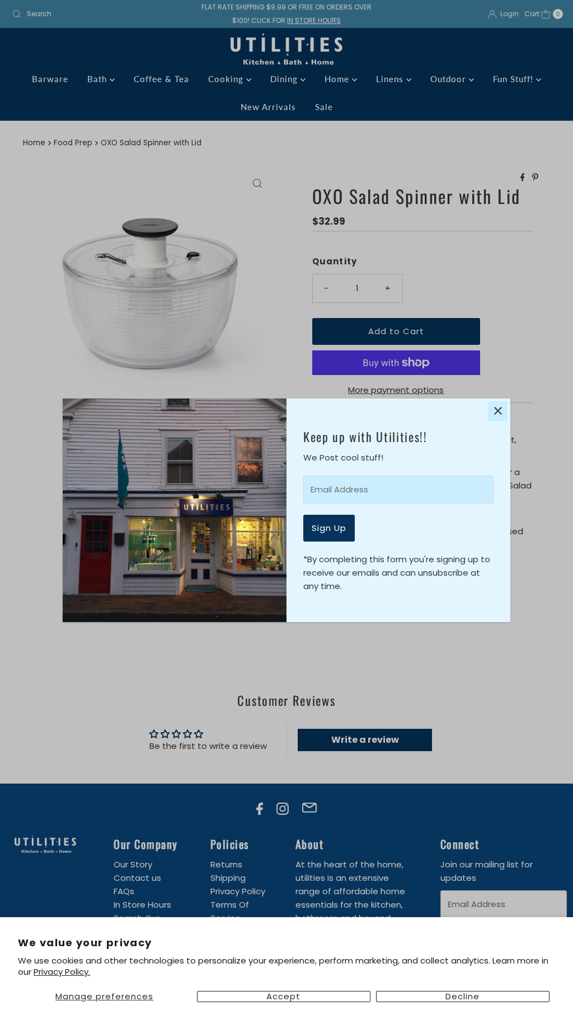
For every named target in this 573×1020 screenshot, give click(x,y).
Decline (462, 996)
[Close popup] (498, 411)
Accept (283, 996)
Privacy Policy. (62, 972)
